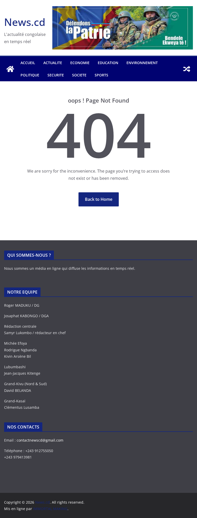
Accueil (28, 62)
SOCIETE (79, 75)
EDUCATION (108, 62)
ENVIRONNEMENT (142, 62)
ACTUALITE (52, 62)
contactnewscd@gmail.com (40, 440)
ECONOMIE (80, 62)
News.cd (24, 22)
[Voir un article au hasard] (187, 69)
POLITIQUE (30, 75)
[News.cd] (10, 69)
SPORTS (101, 75)
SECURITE (55, 75)
